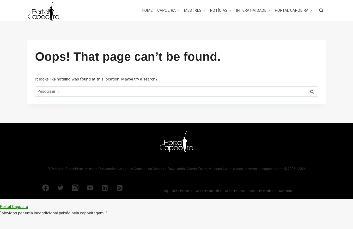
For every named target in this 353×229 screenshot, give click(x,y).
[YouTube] (90, 188)
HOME (147, 10)
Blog (165, 191)
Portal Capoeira (14, 206)
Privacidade (267, 191)
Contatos (285, 191)
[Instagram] (75, 188)
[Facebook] (45, 188)
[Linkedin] (104, 188)
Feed (252, 191)
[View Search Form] (321, 10)
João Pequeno (182, 191)
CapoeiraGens (235, 191)
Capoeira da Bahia (208, 191)
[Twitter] (60, 188)
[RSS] (119, 188)
